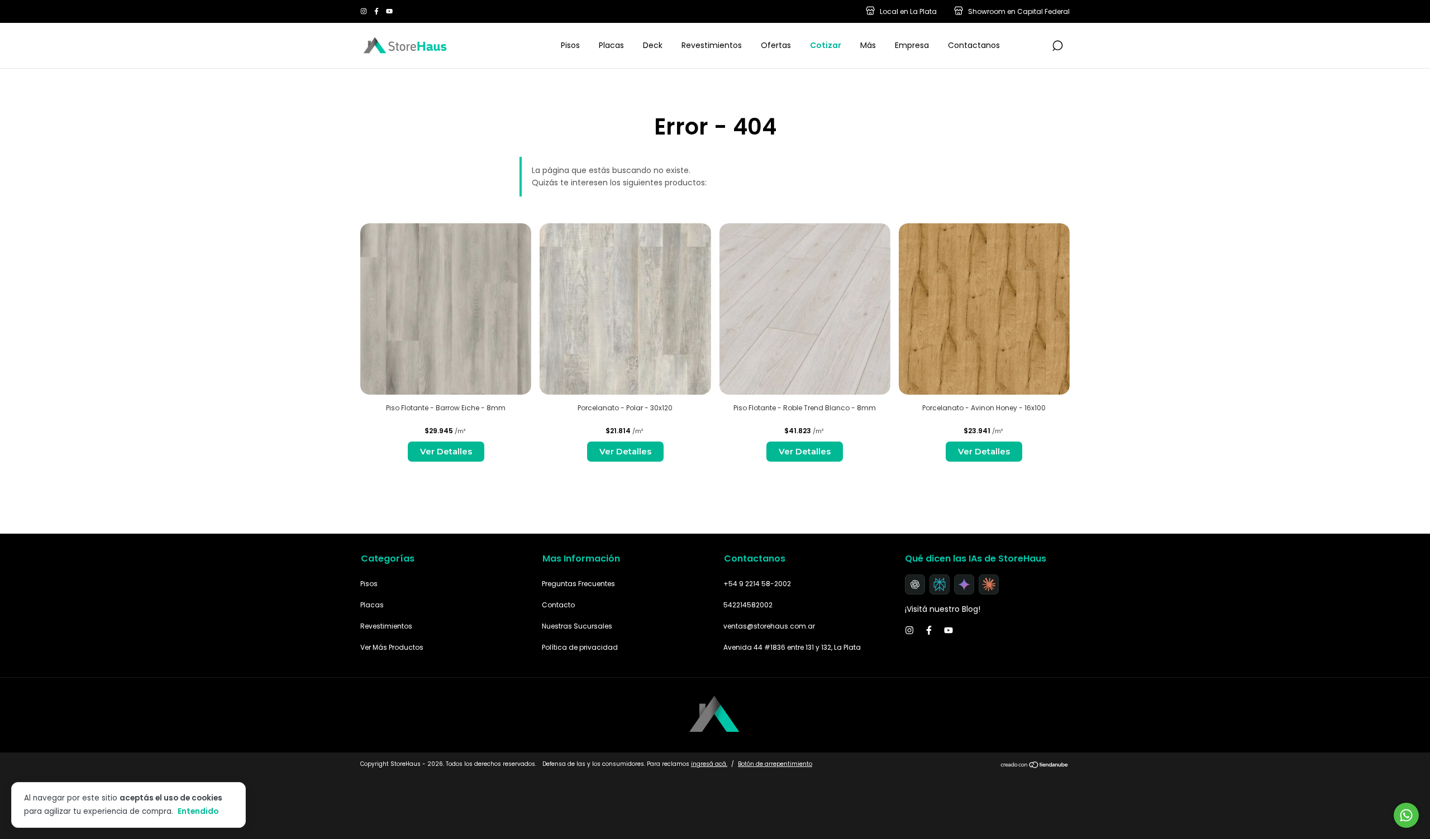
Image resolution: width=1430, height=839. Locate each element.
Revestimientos (711, 45)
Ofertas (776, 45)
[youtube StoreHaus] (389, 11)
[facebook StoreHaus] (377, 11)
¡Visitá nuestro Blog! (942, 609)
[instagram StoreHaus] (364, 11)
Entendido (198, 811)
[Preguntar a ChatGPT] (915, 584)
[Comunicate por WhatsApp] (1406, 815)
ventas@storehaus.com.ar (769, 626)
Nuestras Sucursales (577, 626)
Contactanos (974, 45)
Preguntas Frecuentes (578, 583)
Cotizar (825, 45)
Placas (611, 45)
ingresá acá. (709, 764)
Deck (652, 45)
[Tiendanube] (1035, 765)
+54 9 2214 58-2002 (757, 583)
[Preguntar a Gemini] (964, 584)
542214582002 (748, 605)
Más (868, 45)
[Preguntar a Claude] (989, 584)
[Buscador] (1057, 46)
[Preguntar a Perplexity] (940, 584)
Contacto (558, 605)
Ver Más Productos (391, 647)
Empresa (912, 45)
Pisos (570, 45)
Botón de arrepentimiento (775, 764)
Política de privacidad (580, 647)
